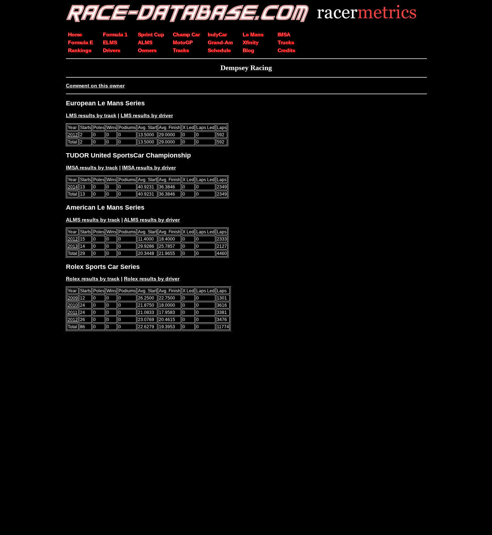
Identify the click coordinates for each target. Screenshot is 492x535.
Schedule (219, 50)
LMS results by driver (147, 115)
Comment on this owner (95, 85)
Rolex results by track (93, 279)
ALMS (145, 42)
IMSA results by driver (149, 167)
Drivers (111, 50)
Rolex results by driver (151, 279)
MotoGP (183, 42)
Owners (147, 50)
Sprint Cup (151, 34)
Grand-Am (220, 42)
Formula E (80, 42)
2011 (72, 312)
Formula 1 (115, 34)
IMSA (284, 34)
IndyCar (217, 34)
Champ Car (186, 34)
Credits (286, 50)
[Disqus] (246, 436)
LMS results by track (91, 115)
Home (75, 34)
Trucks (286, 42)
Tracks (181, 50)
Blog (248, 50)
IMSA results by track (92, 167)
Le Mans (253, 34)
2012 (73, 134)
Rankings (79, 50)
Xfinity (251, 42)
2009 (73, 298)
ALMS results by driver (152, 220)
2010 (73, 305)
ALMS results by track (93, 220)
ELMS (110, 42)
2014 (73, 186)
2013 (73, 246)
